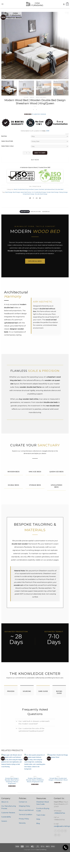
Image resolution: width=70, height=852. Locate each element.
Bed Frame (27, 192)
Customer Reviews (8, 813)
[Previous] (5, 45)
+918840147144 (59, 813)
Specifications (36, 211)
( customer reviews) (39, 114)
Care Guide (43, 691)
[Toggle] (16, 721)
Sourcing (27, 691)
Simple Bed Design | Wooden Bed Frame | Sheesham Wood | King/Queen (12, 780)
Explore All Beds (35, 261)
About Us (4, 802)
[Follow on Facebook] (55, 830)
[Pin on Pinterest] (39, 198)
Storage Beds (35, 485)
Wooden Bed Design (41, 194)
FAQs (38, 819)
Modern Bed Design (53, 192)
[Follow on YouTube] (58, 834)
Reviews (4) (45, 211)
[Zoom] (4, 77)
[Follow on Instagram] (58, 830)
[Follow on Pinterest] (65, 830)
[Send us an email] (62, 830)
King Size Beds (35, 472)
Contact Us (23, 802)
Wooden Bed (59, 189)
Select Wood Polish (7, 141)
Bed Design (8, 192)
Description (25, 211)
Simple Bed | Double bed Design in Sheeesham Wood (58, 779)
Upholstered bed (50, 189)
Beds (32, 97)
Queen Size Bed (39, 189)
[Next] (65, 45)
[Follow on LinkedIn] (55, 834)
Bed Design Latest (18, 192)
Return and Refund (26, 810)
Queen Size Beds (56, 472)
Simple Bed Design (28, 194)
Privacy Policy (24, 819)
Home (26, 97)
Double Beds (13, 485)
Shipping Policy (24, 806)
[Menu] (2, 4)
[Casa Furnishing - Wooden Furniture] (35, 4)
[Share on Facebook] (33, 198)
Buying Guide (59, 692)
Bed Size (4, 136)
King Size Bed (41, 97)
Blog (38, 823)
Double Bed (21, 189)
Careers (4, 821)
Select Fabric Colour (7, 146)
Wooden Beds (14, 472)
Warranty (22, 823)
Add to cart (39, 153)
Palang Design (63, 192)
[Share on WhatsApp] (30, 198)
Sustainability (6, 817)
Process (10, 691)
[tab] (25, 211)
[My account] (64, 4)
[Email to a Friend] (36, 198)
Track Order (40, 815)
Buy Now (35, 160)
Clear (67, 134)
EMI (47, 131)
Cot (33, 192)
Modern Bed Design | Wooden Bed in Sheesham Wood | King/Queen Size (35, 780)
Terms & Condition (25, 814)
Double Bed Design (40, 192)
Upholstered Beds (56, 486)
